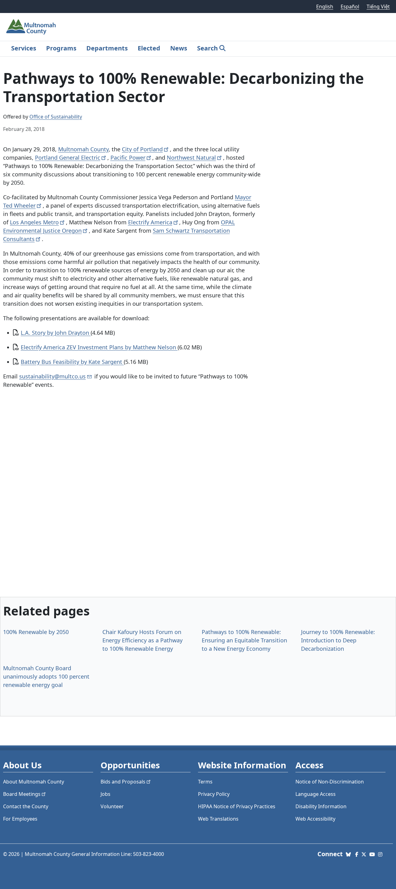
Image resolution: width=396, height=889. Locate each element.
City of (142, 149)
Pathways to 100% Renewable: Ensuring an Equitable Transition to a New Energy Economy (244, 640)
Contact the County (25, 806)
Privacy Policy (214, 794)
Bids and (123, 781)
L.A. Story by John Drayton (56, 332)
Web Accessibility (315, 818)
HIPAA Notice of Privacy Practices (236, 806)
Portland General (67, 157)
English (324, 6)
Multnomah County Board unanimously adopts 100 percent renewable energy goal (46, 676)
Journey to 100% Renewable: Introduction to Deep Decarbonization (338, 640)
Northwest (191, 157)
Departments (107, 48)
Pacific (127, 157)
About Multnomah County (33, 781)
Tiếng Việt (378, 6)
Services (23, 48)
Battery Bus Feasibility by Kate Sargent (72, 361)
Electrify (150, 222)
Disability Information (320, 806)
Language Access (315, 794)
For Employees (20, 818)
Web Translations (218, 818)
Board (22, 794)
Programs (61, 48)
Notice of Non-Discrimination (329, 781)
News (178, 48)
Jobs (105, 794)
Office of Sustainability (55, 116)
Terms (205, 781)
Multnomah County (83, 149)
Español (350, 6)
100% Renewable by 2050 (36, 632)
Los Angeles (34, 222)
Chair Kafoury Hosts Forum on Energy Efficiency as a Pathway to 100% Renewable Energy (142, 640)
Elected (149, 48)
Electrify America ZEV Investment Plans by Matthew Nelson (99, 347)
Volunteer (112, 806)
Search (207, 48)
